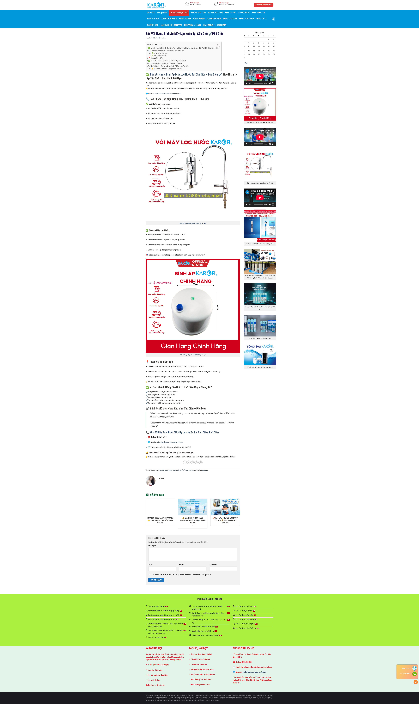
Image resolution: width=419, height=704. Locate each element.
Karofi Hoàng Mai (230, 19)
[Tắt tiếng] (270, 83)
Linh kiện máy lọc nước (179, 13)
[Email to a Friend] (193, 462)
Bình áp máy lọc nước (192, 25)
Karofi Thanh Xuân (246, 19)
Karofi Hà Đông (199, 19)
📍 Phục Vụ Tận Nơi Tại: (155, 58)
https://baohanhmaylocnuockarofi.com (167, 93)
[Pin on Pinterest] (197, 462)
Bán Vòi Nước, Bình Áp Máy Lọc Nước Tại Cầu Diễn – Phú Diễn (184, 74)
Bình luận (152, 546)
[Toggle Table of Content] (216, 45)
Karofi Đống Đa (185, 19)
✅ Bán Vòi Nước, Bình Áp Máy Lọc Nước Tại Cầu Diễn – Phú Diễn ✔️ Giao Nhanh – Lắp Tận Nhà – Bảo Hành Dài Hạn (183, 48)
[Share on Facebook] (185, 462)
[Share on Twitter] (189, 462)
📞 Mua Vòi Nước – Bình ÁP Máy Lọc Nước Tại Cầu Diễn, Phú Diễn (168, 66)
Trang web (213, 565)
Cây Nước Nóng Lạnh (198, 13)
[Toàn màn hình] (273, 83)
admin (164, 38)
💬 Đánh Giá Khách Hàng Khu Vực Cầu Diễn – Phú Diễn (165, 63)
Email (181, 565)
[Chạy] (246, 83)
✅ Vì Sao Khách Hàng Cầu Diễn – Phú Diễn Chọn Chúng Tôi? (167, 61)
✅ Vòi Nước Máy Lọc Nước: (160, 53)
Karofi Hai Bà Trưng (169, 19)
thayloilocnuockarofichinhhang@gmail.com (256, 667)
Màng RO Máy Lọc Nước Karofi (214, 25)
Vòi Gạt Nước (162, 13)
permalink (205, 470)
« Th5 (245, 63)
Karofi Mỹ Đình (152, 25)
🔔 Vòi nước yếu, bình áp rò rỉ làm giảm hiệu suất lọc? (167, 69)
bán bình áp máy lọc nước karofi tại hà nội (192, 355)
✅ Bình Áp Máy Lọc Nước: (159, 55)
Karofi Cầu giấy (153, 19)
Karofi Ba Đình (230, 13)
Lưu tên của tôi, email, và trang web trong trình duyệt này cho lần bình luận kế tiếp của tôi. (181, 575)
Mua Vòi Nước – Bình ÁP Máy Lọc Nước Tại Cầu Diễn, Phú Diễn (184, 432)
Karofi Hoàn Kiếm (214, 19)
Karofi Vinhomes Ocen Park (171, 25)
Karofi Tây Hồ (261, 19)
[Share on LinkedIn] (201, 462)
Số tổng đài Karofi (215, 13)
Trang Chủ (151, 13)
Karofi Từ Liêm (244, 13)
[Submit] (273, 19)
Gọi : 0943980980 (405, 674)
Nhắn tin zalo (406, 668)
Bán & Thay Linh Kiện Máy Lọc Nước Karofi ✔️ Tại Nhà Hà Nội (177, 470)
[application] (260, 76)
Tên (150, 565)
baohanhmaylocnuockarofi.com (254, 672)
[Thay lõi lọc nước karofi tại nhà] (156, 5)
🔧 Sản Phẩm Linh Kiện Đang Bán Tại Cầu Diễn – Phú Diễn (166, 51)
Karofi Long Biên (258, 13)
